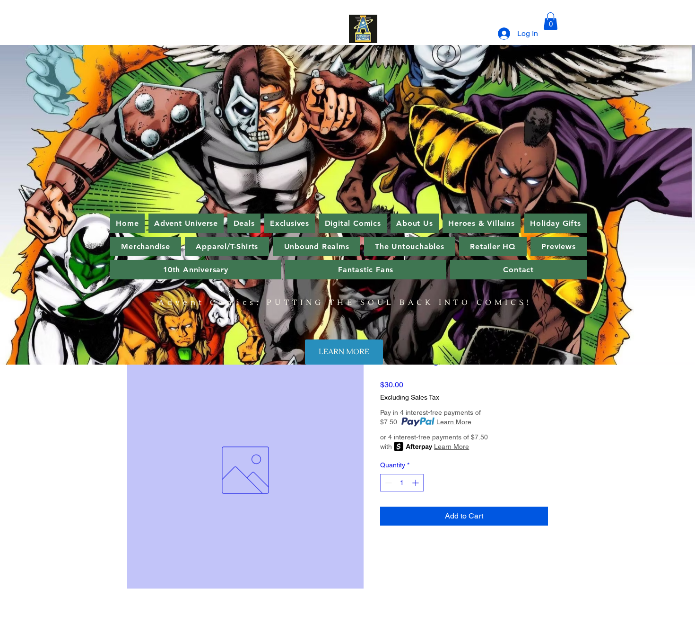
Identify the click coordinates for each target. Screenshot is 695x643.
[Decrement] (387, 482)
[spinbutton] (401, 482)
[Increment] (416, 482)
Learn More (453, 422)
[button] (550, 21)
